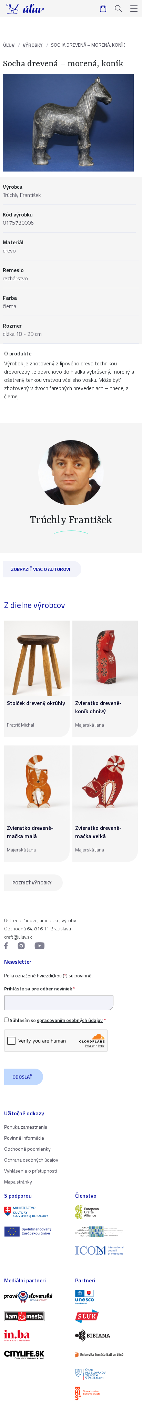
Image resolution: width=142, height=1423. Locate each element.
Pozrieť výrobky (32, 882)
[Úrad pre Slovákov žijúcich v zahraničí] (106, 1374)
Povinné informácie (24, 1137)
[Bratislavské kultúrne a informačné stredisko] (106, 1393)
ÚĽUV (8, 44)
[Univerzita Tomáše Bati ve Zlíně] (106, 1355)
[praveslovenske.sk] (35, 1297)
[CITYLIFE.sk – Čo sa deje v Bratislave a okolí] (35, 1355)
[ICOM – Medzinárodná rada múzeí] (106, 1250)
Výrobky (33, 44)
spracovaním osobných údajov (70, 1020)
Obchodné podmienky (27, 1148)
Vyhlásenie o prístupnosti (30, 1170)
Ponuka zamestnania (25, 1126)
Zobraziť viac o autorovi (40, 569)
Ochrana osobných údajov (31, 1159)
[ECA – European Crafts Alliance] (106, 1212)
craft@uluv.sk (18, 936)
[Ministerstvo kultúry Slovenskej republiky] (35, 1212)
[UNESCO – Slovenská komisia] (106, 1297)
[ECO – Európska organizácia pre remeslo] (106, 1231)
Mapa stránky (18, 1181)
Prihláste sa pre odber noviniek (39, 988)
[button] (134, 8)
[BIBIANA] (106, 1335)
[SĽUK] (106, 1316)
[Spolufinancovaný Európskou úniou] (35, 1231)
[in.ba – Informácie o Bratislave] (35, 1335)
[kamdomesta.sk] (35, 1316)
